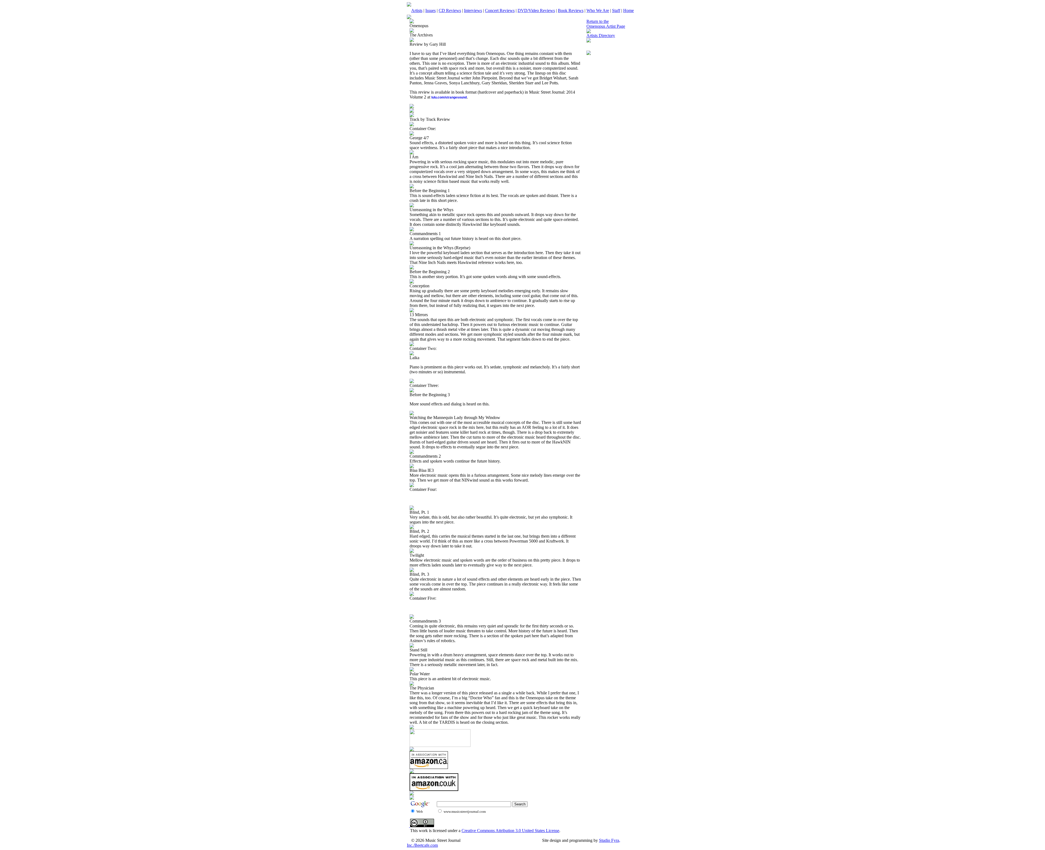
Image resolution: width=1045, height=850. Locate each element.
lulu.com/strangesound (449, 97)
